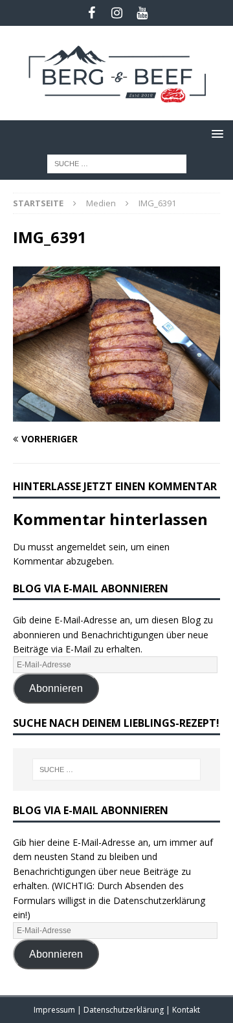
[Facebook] (91, 13)
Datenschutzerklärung (124, 1009)
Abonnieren (56, 688)
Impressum (55, 1009)
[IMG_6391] (116, 414)
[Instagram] (116, 13)
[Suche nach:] (116, 162)
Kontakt (186, 1009)
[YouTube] (142, 13)
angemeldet (81, 547)
